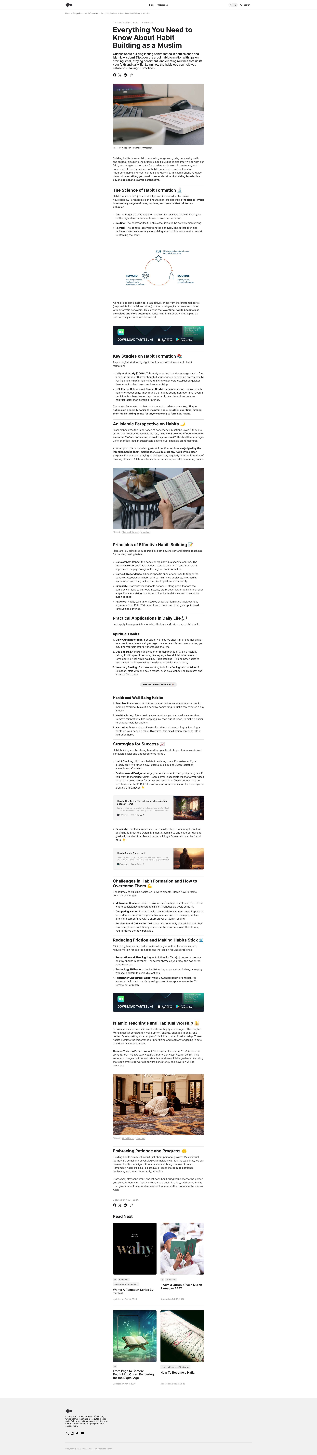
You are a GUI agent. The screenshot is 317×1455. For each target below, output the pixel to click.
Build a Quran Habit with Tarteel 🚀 (158, 684)
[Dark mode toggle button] (233, 5)
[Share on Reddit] (125, 75)
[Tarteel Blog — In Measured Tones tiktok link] (77, 1433)
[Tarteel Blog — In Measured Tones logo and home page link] (68, 4)
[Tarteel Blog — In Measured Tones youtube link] (82, 1433)
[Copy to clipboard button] (130, 75)
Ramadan (123, 1279)
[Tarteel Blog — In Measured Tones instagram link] (72, 1433)
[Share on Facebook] (115, 75)
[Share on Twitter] (119, 75)
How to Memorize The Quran (175, 1367)
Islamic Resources (91, 13)
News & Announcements (126, 1284)
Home (67, 13)
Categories (162, 5)
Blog (151, 5)
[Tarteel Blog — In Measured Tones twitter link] (67, 1433)
